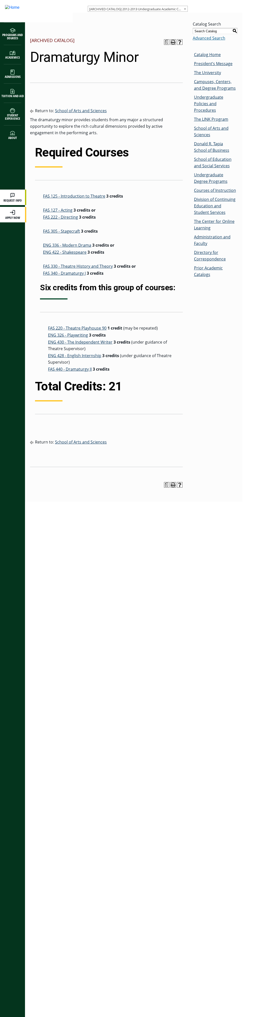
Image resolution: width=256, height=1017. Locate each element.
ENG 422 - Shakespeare (64, 252)
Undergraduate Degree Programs (211, 178)
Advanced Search (209, 38)
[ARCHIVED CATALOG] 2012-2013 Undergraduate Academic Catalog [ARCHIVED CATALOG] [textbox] (138, 9)
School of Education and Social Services (213, 163)
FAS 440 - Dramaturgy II (70, 369)
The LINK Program (211, 119)
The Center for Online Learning (214, 225)
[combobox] (138, 9)
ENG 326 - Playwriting (68, 335)
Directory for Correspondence (210, 256)
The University (207, 72)
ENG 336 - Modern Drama (67, 245)
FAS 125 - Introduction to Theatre (74, 196)
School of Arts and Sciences (81, 110)
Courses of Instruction (215, 190)
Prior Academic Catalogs (208, 271)
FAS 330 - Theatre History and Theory (78, 266)
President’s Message (213, 63)
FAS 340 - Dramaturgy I (64, 273)
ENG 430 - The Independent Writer (80, 342)
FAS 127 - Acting (57, 210)
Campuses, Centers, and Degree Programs (215, 85)
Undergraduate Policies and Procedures (208, 103)
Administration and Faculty (212, 240)
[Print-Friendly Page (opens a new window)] (173, 42)
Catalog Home (207, 54)
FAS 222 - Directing (60, 217)
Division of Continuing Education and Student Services (215, 206)
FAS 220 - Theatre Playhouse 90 (77, 328)
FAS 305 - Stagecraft (61, 231)
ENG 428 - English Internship (74, 355)
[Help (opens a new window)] (179, 42)
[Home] (31, 11)
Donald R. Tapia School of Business (211, 147)
